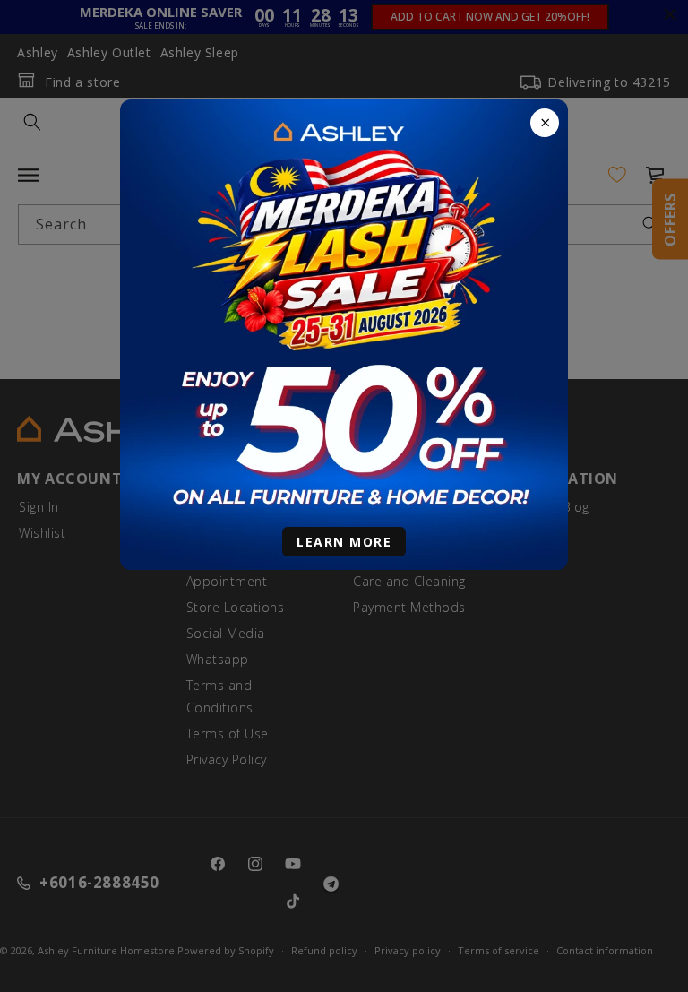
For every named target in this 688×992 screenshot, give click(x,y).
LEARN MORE (344, 541)
